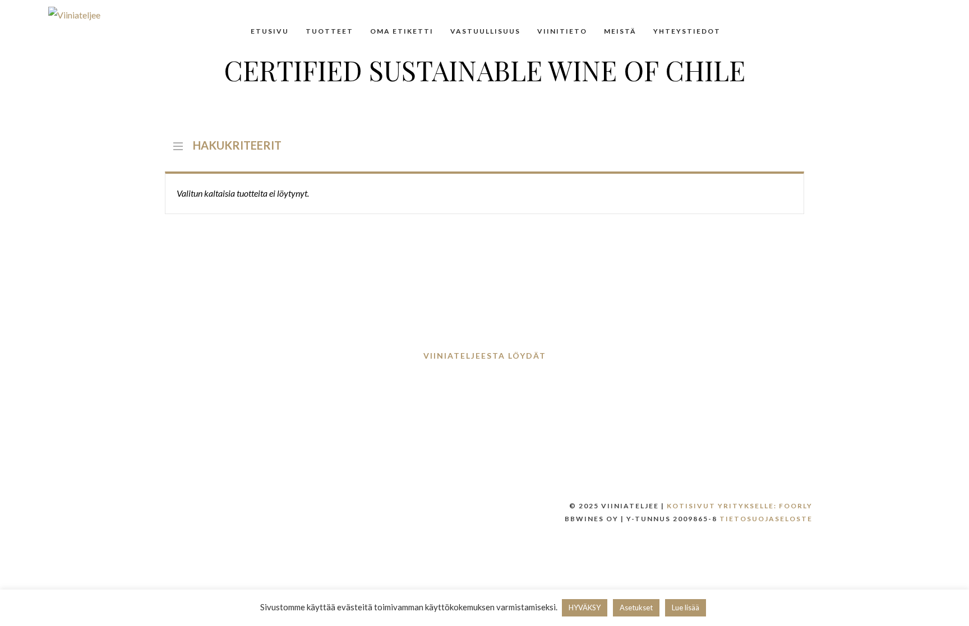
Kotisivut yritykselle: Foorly (740, 506)
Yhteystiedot (687, 31)
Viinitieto (562, 31)
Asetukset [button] (636, 607)
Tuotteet (329, 31)
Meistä (620, 31)
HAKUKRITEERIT (237, 143)
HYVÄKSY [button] (585, 607)
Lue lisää (685, 607)
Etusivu (270, 31)
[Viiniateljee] (74, 15)
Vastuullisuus (485, 31)
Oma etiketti (401, 31)
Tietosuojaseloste (766, 518)
